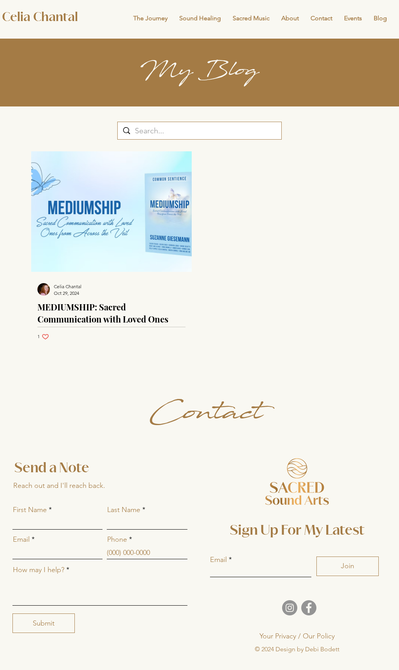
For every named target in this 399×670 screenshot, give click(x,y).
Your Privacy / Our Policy (297, 636)
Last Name (123, 509)
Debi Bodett (322, 649)
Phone (117, 539)
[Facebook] (308, 607)
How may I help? (38, 569)
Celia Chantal (40, 18)
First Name (30, 509)
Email (21, 539)
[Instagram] (289, 607)
